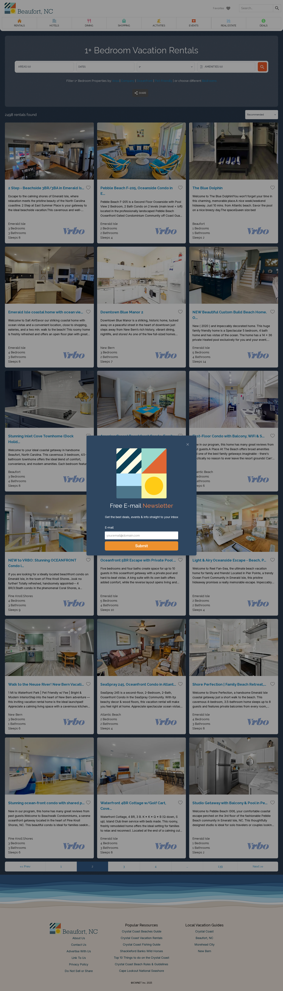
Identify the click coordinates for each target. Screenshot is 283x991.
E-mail (109, 527)
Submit (141, 545)
